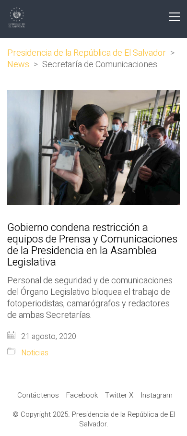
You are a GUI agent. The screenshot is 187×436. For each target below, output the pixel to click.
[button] (174, 17)
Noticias (34, 353)
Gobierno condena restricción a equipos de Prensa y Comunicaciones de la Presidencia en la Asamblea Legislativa (92, 245)
